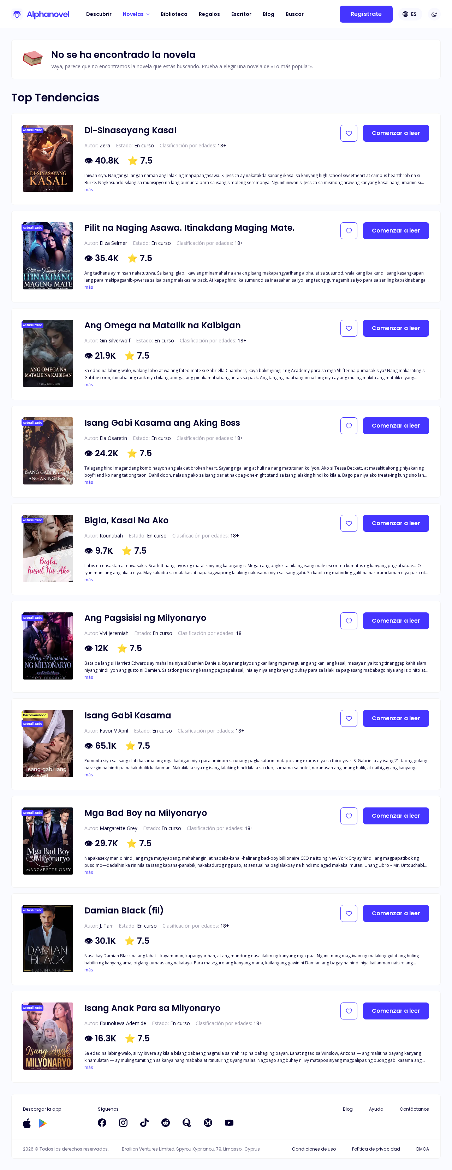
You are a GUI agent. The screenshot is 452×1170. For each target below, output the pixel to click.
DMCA (422, 1149)
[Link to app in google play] (43, 1123)
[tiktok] (144, 1122)
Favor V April (114, 730)
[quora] (187, 1122)
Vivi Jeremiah (114, 633)
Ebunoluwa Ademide (123, 1023)
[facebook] (102, 1122)
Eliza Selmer (113, 243)
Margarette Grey (118, 828)
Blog (268, 14)
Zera (105, 145)
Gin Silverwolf (115, 340)
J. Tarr (106, 925)
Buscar (295, 14)
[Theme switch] (434, 14)
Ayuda (376, 1109)
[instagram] (123, 1122)
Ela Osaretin (113, 438)
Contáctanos (414, 1109)
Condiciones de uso (314, 1149)
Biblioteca (174, 14)
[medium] (208, 1122)
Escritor (241, 14)
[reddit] (165, 1122)
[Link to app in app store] (27, 1123)
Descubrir (99, 14)
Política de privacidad (376, 1149)
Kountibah (111, 535)
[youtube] (229, 1122)
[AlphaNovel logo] (40, 14)
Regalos (209, 14)
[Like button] (348, 133)
